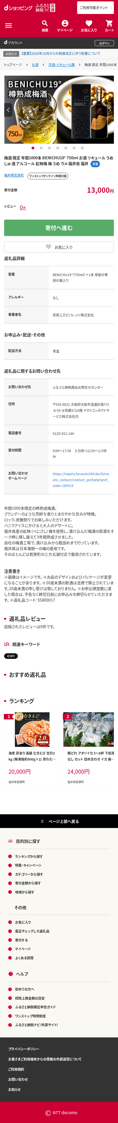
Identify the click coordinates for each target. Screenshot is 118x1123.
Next (110, 110)
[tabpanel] (59, 110)
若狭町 (11, 656)
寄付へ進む (59, 228)
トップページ (13, 64)
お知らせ (14, 1089)
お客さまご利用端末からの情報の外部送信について (45, 1059)
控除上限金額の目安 (30, 998)
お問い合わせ (18, 1079)
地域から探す (24, 892)
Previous (8, 110)
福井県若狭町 (14, 175)
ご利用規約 (16, 1069)
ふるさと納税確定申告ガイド (35, 1007)
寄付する (21, 940)
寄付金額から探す (28, 883)
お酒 (35, 64)
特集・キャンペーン (28, 865)
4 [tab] (58, 148)
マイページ (65, 30)
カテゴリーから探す (29, 874)
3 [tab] (50, 148)
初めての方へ (24, 989)
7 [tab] (83, 148)
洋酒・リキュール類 (61, 64)
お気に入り (89, 30)
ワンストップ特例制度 (30, 1016)
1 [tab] (33, 148)
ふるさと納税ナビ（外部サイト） (36, 1024)
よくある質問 (24, 957)
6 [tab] (74, 148)
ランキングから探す (29, 856)
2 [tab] (42, 148)
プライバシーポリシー (23, 1049)
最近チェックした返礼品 (32, 931)
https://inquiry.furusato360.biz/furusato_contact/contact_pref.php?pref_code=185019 (81, 479)
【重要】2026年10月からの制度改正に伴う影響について (60, 53)
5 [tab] (66, 148)
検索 (45, 30)
